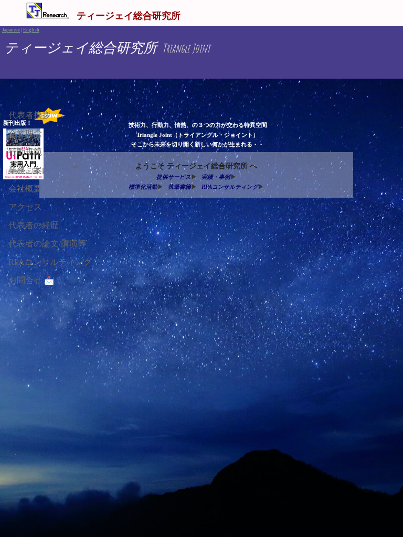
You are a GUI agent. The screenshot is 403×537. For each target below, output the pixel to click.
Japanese (11, 30)
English (31, 30)
